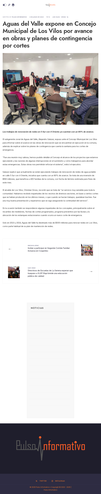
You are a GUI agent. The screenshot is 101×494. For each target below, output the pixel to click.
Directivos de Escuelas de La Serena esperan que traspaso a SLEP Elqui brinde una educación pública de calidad (50, 272)
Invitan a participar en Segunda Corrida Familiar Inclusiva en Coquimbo (49, 248)
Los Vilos (56, 17)
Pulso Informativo (19, 17)
